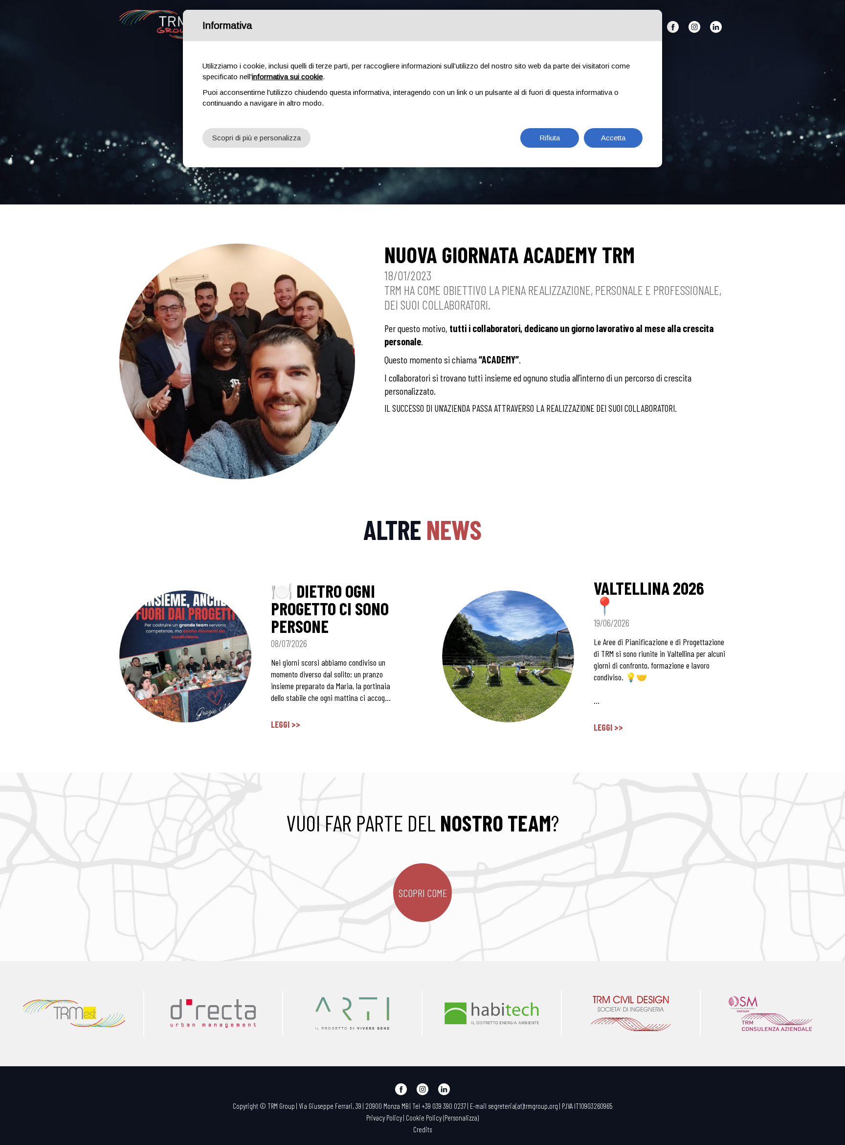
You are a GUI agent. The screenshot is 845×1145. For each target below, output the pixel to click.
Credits (422, 1129)
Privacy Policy (384, 1117)
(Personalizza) (461, 1117)
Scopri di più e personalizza (256, 138)
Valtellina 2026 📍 (649, 596)
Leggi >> (285, 724)
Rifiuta (549, 138)
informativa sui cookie (287, 76)
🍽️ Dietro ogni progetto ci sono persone (330, 608)
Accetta (613, 138)
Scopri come (423, 892)
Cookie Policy (424, 1117)
